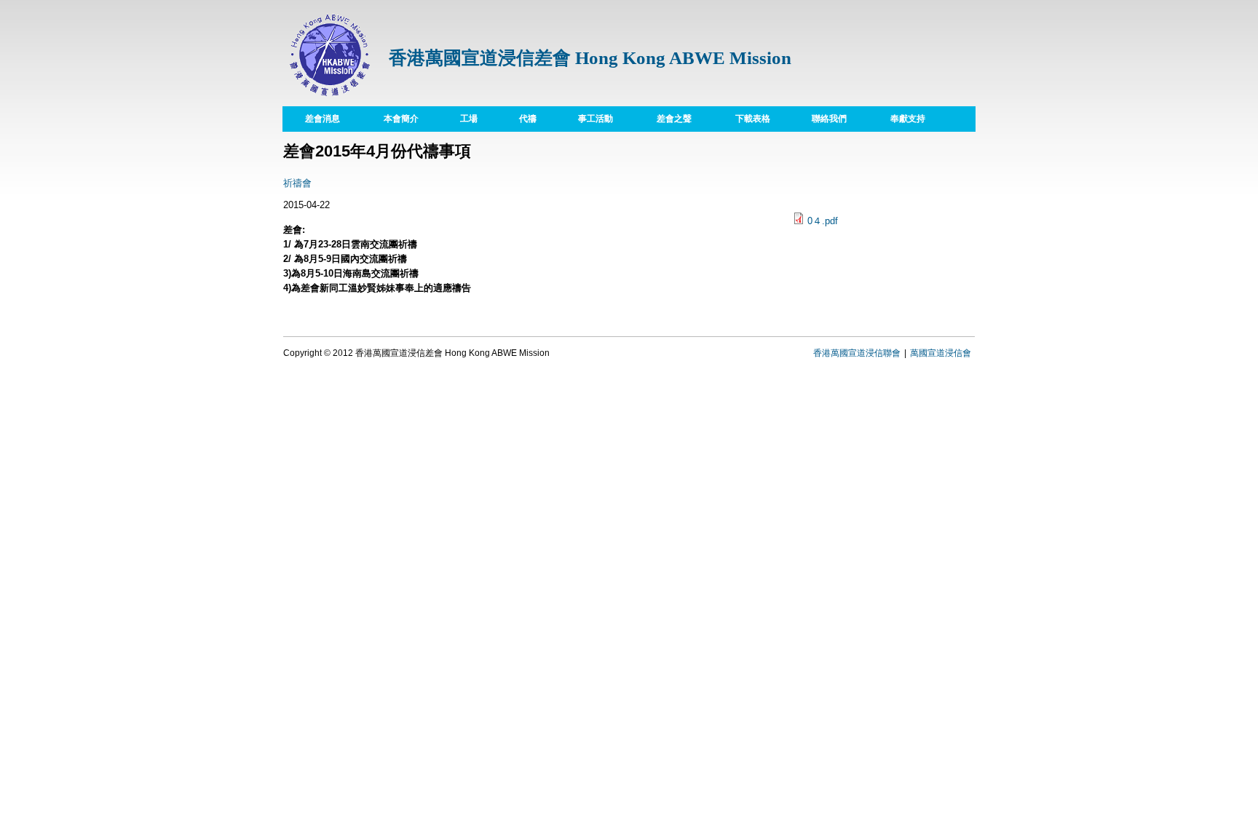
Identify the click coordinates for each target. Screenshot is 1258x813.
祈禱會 (297, 183)
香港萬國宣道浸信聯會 (857, 353)
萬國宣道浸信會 (940, 353)
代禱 (517, 118)
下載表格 (741, 118)
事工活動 (595, 119)
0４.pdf (822, 220)
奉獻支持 (907, 119)
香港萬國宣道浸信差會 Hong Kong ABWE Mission (590, 58)
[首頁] (330, 98)
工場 (458, 118)
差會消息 (322, 119)
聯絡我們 (829, 119)
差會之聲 (674, 119)
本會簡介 (390, 118)
